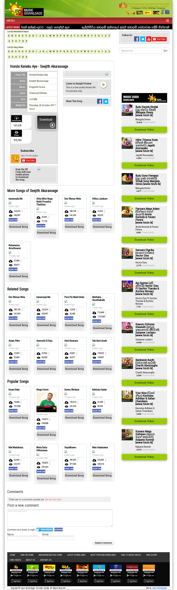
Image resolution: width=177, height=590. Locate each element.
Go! (165, 50)
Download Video (144, 130)
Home (12, 555)
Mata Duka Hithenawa (41, 449)
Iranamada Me (16, 198)
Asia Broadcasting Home (50, 555)
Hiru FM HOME (27, 555)
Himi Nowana (71, 340)
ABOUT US (30, 560)
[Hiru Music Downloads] (25, 8)
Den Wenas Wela (72, 198)
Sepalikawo (70, 447)
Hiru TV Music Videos (131, 555)
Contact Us (45, 560)
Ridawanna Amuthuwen (15, 247)
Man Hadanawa (100, 447)
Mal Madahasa (16, 447)
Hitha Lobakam (100, 198)
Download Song (18, 226)
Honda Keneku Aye (38, 74)
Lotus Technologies (159, 588)
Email (45, 534)
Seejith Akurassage (39, 81)
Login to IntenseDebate (44, 529)
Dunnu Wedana (71, 389)
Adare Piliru (14, 340)
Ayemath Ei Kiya (44, 340)
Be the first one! (53, 499)
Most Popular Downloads (103, 555)
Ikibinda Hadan (99, 389)
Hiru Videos (15, 560)
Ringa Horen (42, 389)
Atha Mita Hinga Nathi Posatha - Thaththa (44, 201)
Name (10, 534)
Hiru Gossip (151, 555)
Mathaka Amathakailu (98, 299)
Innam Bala (14, 389)
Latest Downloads (76, 555)
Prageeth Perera (37, 87)
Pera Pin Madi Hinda (74, 297)
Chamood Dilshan (38, 93)
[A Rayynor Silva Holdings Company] (144, 8)
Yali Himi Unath (99, 340)
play (103, 84)
